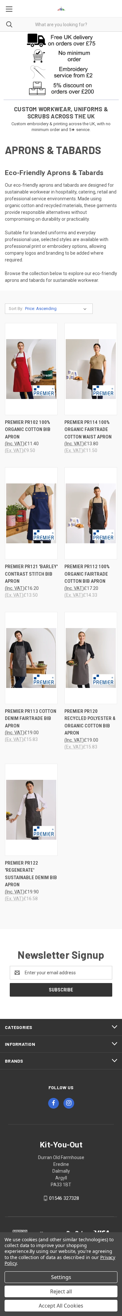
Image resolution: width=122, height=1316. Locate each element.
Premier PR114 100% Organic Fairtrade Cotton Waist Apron (88, 429)
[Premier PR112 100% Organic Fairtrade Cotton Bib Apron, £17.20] (91, 513)
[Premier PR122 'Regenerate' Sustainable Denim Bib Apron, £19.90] (31, 810)
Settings (61, 1277)
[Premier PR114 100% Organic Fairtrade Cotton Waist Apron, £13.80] (91, 369)
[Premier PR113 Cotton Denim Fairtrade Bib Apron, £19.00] (31, 658)
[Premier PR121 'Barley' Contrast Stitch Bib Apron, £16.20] (31, 513)
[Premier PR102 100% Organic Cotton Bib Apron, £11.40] (31, 369)
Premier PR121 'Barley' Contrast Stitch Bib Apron (31, 574)
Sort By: (16, 308)
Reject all (61, 1291)
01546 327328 (64, 1198)
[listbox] (57, 309)
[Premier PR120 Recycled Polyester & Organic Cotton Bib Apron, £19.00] (91, 658)
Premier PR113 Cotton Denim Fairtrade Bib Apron (30, 718)
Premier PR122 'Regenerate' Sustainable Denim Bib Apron (31, 874)
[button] (61, 40)
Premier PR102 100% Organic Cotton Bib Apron (27, 429)
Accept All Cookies (61, 1305)
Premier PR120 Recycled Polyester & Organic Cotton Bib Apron (89, 722)
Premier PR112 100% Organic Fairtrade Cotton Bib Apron (87, 574)
